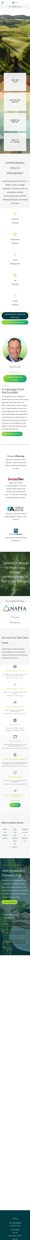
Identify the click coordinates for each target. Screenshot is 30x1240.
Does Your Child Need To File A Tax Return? (15, 838)
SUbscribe (8, 949)
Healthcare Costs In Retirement (25, 835)
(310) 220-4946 (17, 1223)
